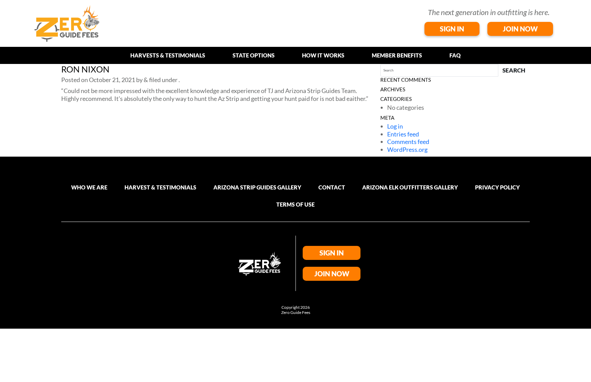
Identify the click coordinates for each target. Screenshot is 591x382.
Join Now (520, 29)
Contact (331, 187)
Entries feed (403, 134)
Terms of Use (295, 204)
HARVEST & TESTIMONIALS (160, 187)
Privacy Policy (497, 187)
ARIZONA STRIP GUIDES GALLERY (257, 187)
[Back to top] (584, 369)
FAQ (455, 55)
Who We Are (89, 187)
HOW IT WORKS (323, 55)
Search (513, 70)
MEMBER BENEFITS (397, 55)
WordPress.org (407, 149)
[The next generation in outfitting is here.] (67, 22)
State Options (254, 55)
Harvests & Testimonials (167, 55)
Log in (395, 126)
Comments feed (408, 141)
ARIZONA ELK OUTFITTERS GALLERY (410, 187)
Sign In (452, 29)
